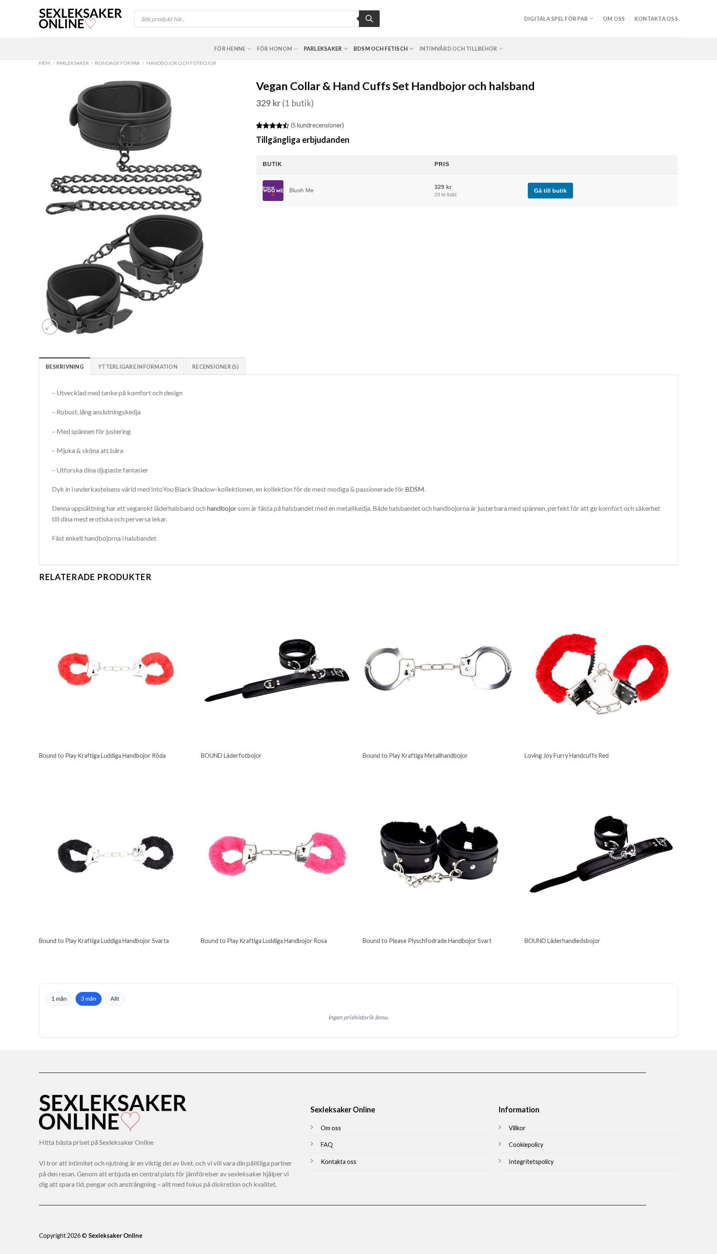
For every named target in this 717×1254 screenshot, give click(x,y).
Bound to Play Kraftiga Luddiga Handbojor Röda (102, 755)
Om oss (614, 18)
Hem (44, 63)
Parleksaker (323, 48)
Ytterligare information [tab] (138, 366)
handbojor (222, 508)
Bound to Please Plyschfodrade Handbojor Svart (427, 940)
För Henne (229, 48)
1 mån (59, 998)
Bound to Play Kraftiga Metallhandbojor (415, 755)
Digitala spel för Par (556, 18)
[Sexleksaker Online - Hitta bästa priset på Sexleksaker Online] (80, 18)
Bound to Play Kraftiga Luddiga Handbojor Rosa (264, 940)
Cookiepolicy (526, 1144)
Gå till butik (550, 190)
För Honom (274, 48)
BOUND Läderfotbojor (231, 755)
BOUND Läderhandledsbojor (562, 940)
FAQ (327, 1144)
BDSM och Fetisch (381, 48)
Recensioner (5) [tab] (215, 366)
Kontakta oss (656, 18)
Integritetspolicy (531, 1161)
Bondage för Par (117, 63)
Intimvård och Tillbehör (458, 48)
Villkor (517, 1128)
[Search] (369, 18)
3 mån (88, 998)
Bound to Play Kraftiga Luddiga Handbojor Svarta (104, 940)
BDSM (414, 489)
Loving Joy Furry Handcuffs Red (566, 755)
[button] (50, 326)
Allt (115, 998)
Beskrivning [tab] (65, 366)
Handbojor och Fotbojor (181, 63)
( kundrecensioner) (317, 125)
